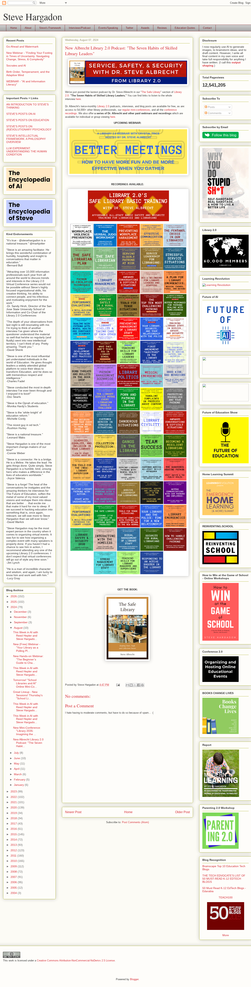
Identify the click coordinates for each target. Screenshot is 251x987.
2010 (14, 860)
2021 (14, 802)
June (17, 758)
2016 (14, 828)
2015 (14, 834)
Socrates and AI (16, 65)
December (21, 611)
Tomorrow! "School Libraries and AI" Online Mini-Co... (25, 683)
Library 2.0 (103, 106)
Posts (211, 107)
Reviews (162, 27)
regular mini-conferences (136, 109)
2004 (14, 892)
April (17, 768)
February (20, 779)
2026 (14, 596)
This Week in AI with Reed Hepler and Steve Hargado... (25, 635)
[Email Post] (118, 684)
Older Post (182, 812)
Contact (207, 27)
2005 (14, 887)
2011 (14, 855)
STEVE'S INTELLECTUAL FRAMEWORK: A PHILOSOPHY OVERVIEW (26, 139)
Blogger (134, 979)
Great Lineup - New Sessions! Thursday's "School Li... (28, 695)
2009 (14, 866)
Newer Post (73, 812)
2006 (14, 882)
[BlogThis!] (131, 685)
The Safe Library (151, 92)
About (28, 27)
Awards (145, 27)
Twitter (129, 27)
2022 (14, 796)
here (78, 99)
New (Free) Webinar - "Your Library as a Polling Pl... (26, 647)
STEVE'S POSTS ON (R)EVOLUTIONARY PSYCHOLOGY (28, 128)
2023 (14, 791)
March (18, 774)
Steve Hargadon (32, 16)
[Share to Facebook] (139, 685)
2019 (14, 813)
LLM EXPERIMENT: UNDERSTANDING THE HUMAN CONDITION (26, 151)
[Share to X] (135, 685)
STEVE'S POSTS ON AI (20, 113)
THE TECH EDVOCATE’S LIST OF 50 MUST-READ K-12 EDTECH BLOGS (223, 878)
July (17, 752)
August (18, 627)
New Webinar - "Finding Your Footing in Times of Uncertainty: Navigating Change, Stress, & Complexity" (29, 56)
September (21, 622)
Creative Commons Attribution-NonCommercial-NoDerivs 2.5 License (76, 960)
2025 (14, 601)
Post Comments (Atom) (135, 822)
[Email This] (127, 685)
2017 (14, 823)
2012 (14, 850)
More (225, 935)
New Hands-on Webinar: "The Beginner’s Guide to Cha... (28, 659)
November (21, 617)
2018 (14, 818)
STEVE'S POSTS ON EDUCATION (27, 120)
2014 (14, 839)
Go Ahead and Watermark (22, 46)
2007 (14, 876)
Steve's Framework (50, 27)
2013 (14, 844)
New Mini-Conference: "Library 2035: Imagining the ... (27, 731)
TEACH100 (226, 897)
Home (13, 27)
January (19, 784)
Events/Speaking (108, 27)
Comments (214, 113)
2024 (14, 607)
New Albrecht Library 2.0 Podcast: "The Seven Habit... (28, 743)
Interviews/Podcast (80, 27)
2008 (14, 871)
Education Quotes (185, 27)
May (17, 763)
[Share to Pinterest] (142, 685)
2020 (14, 807)
